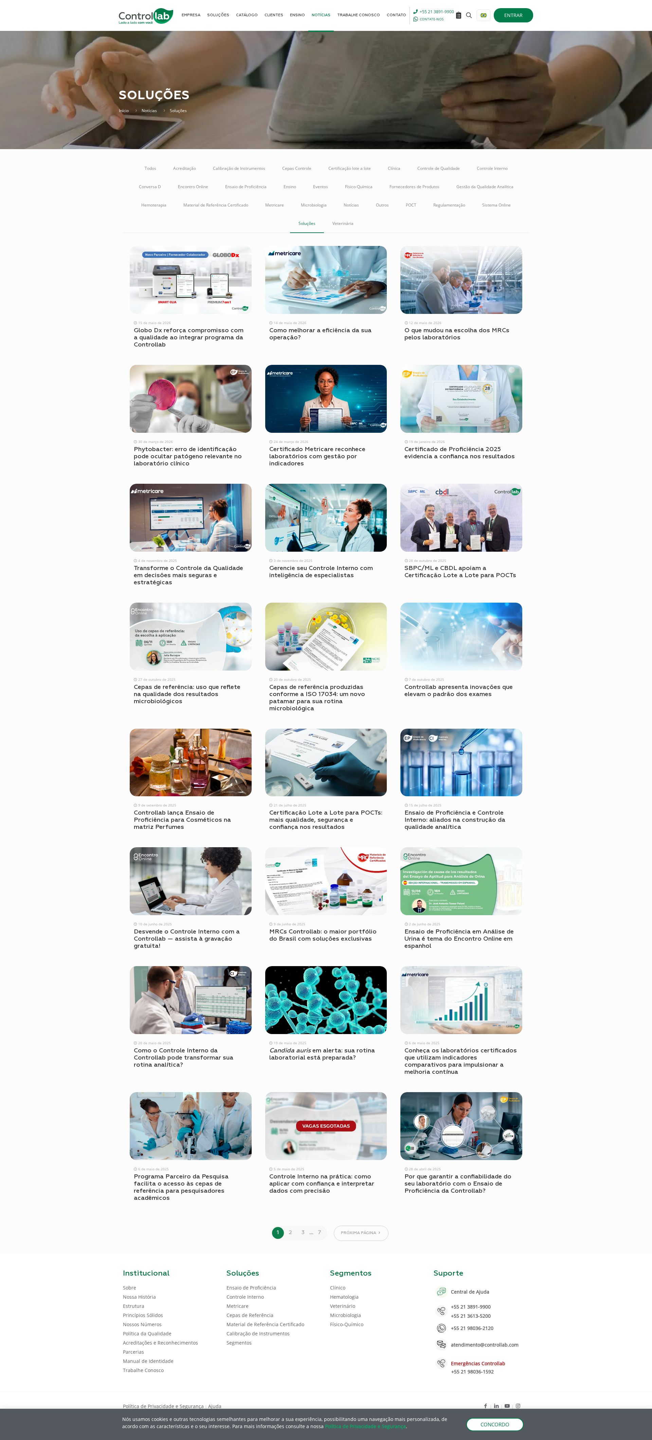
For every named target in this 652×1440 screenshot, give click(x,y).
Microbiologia (314, 205)
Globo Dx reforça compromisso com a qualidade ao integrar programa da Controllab (188, 337)
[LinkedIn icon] (496, 1405)
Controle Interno (492, 168)
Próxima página (358, 1233)
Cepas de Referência (250, 1315)
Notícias (149, 110)
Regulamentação (449, 205)
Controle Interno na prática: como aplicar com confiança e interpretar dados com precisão (321, 1184)
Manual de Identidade (148, 1361)
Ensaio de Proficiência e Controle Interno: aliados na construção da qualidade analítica (454, 820)
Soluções (306, 223)
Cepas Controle (296, 168)
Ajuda (214, 1406)
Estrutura (133, 1306)
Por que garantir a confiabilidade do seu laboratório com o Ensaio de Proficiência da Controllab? (457, 1184)
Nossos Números (142, 1324)
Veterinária (343, 223)
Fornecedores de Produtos (414, 187)
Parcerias (133, 1352)
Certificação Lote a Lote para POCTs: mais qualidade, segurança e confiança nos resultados (325, 820)
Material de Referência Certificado (215, 205)
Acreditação (184, 168)
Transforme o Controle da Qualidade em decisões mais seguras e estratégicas (188, 575)
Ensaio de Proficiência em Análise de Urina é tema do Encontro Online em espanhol (459, 939)
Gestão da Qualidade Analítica (484, 187)
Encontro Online (193, 187)
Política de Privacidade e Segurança (163, 1406)
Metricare (274, 205)
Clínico (337, 1287)
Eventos (320, 187)
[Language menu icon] (483, 15)
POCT (411, 205)
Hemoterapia (153, 205)
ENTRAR (513, 15)
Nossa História (139, 1297)
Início (124, 110)
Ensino (290, 187)
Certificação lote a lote (349, 168)
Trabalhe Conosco (143, 1370)
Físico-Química (359, 187)
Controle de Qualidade (438, 168)
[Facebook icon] (485, 1405)
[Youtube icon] (507, 1405)
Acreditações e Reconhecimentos (160, 1342)
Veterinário (342, 1306)
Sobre (129, 1287)
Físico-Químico (346, 1324)
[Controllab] (146, 15)
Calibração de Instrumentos (239, 168)
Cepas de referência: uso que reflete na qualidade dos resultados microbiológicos (187, 694)
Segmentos (239, 1342)
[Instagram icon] (518, 1405)
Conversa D (150, 187)
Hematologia (344, 1297)
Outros (382, 205)
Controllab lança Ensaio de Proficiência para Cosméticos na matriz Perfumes (182, 820)
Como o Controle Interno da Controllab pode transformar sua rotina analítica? (183, 1058)
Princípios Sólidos (143, 1315)
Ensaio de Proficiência (246, 187)
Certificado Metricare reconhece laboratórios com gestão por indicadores (317, 456)
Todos (150, 168)
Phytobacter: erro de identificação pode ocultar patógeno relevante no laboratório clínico (188, 456)
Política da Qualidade (147, 1333)
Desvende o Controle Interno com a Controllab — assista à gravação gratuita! (187, 939)
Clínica (394, 168)
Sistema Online (496, 205)
